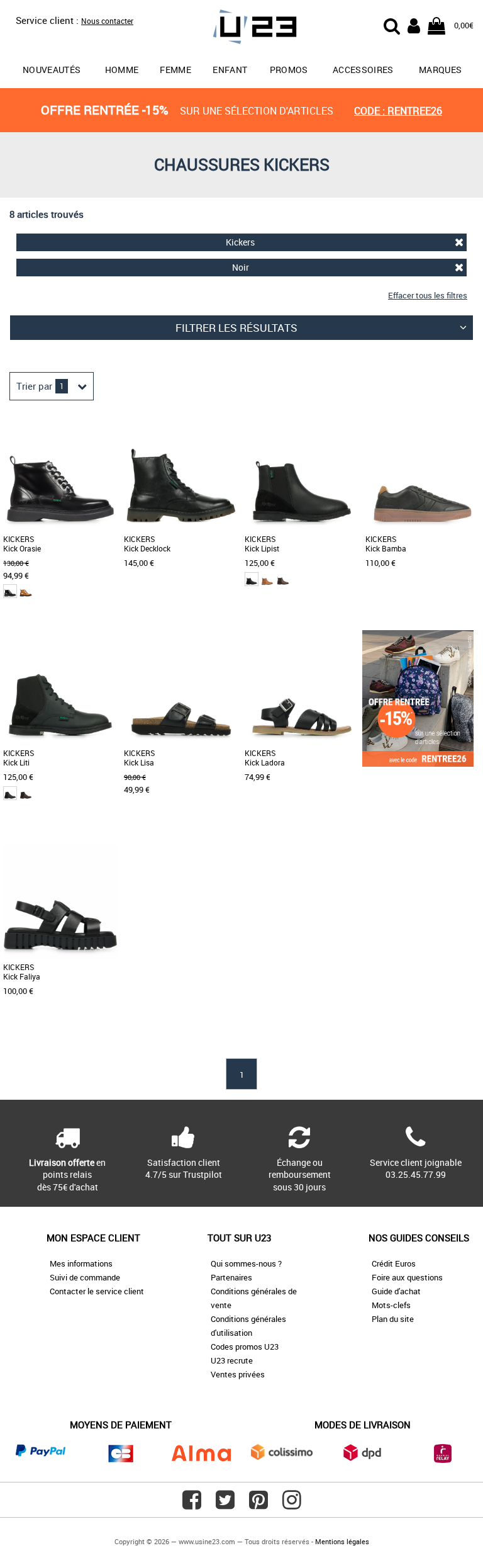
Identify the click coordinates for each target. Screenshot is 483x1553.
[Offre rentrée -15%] (418, 763)
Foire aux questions (407, 1277)
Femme (175, 70)
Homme (122, 70)
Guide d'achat (396, 1291)
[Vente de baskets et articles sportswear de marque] (241, 28)
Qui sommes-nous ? (246, 1263)
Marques (440, 70)
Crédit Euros (394, 1263)
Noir (240, 267)
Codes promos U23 (245, 1346)
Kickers (240, 242)
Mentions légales (342, 1541)
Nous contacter (107, 21)
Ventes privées (238, 1374)
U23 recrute (232, 1360)
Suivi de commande (85, 1277)
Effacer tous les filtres (427, 295)
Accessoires (363, 70)
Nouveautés (52, 70)
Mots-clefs (391, 1305)
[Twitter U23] (225, 1504)
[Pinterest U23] (258, 1504)
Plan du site (393, 1318)
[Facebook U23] (192, 1504)
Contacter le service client (97, 1291)
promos (289, 70)
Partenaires (231, 1277)
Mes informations (81, 1263)
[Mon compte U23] (414, 24)
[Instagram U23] (292, 1504)
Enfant (230, 70)
